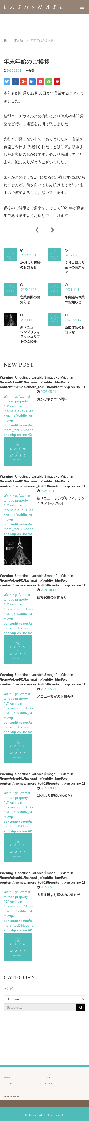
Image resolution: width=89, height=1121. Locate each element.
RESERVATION (11, 1096)
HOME (7, 1077)
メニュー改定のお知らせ (55, 696)
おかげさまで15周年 (52, 399)
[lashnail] (33, 7)
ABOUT (49, 1077)
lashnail (33, 1115)
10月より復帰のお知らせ (55, 795)
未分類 (30, 70)
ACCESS (8, 1083)
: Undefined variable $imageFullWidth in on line (42, 382)
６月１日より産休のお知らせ (75, 267)
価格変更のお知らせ (52, 597)
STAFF (48, 1083)
